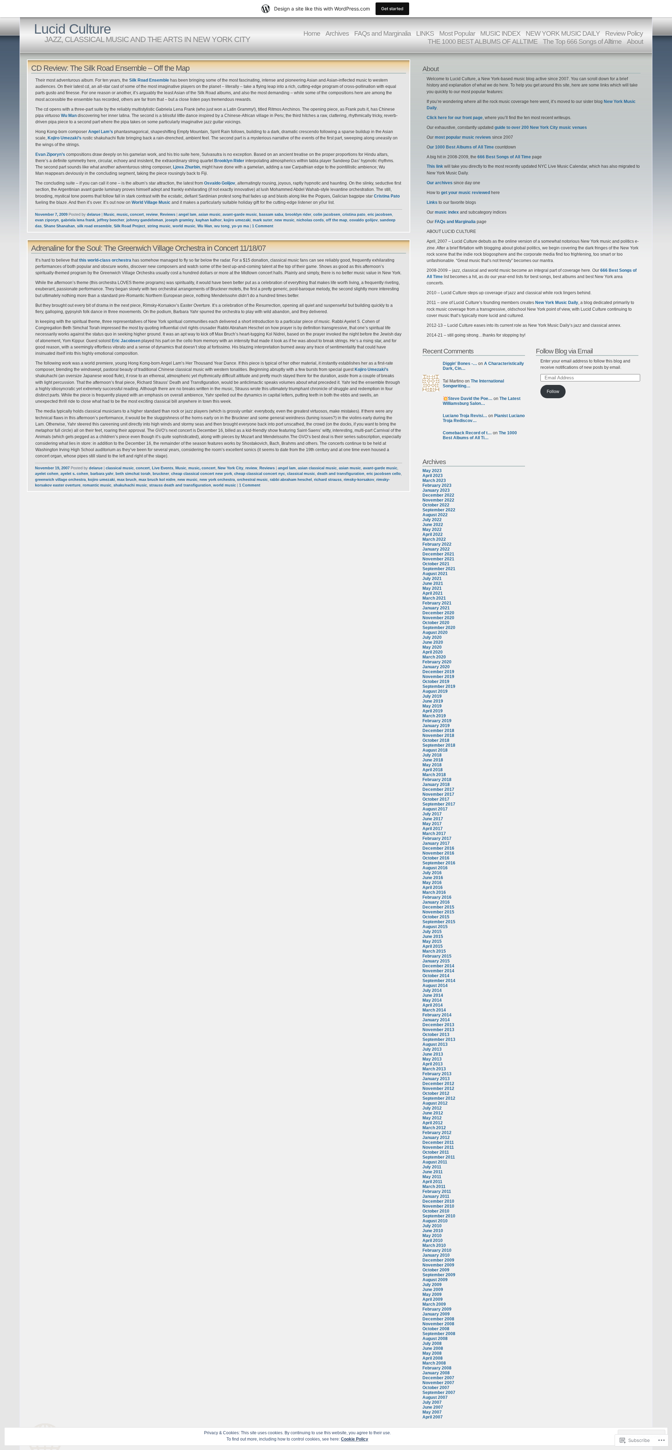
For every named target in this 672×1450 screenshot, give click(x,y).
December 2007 (438, 1377)
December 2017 (438, 789)
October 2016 (435, 858)
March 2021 (434, 598)
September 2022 (438, 510)
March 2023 (434, 480)
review (152, 214)
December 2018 (438, 730)
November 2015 (438, 912)
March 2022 (434, 539)
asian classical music (317, 468)
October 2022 (435, 505)
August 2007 (435, 1397)
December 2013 (438, 1024)
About (635, 41)
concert (143, 468)
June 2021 (432, 583)
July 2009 (432, 1284)
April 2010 (432, 1240)
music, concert (130, 214)
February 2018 (436, 779)
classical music (120, 468)
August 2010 (435, 1220)
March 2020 (434, 657)
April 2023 (432, 475)
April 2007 (432, 1417)
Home (311, 33)
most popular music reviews (463, 137)
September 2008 (438, 1333)
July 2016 (432, 872)
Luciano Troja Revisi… (465, 415)
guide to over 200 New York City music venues (541, 127)
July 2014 (432, 990)
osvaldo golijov (363, 220)
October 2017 (435, 799)
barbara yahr (101, 473)
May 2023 (432, 470)
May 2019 (432, 706)
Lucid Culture (72, 28)
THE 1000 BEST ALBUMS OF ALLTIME (483, 41)
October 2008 (435, 1328)
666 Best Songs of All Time (504, 156)
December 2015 (438, 907)
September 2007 (438, 1392)
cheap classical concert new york (201, 473)
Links (433, 202)
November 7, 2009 (51, 214)
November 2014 (438, 970)
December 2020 (438, 612)
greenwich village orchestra (60, 479)
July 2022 (432, 519)
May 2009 (432, 1294)
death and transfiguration (340, 473)
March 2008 (434, 1363)
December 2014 (438, 966)
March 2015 (434, 951)
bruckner (161, 473)
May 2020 (432, 647)
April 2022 (432, 534)
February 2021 (436, 603)
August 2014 (435, 985)
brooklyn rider (298, 214)
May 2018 (432, 764)
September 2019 (438, 686)
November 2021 (438, 559)
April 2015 (432, 946)
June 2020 (432, 642)
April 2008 (432, 1358)
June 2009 (432, 1289)
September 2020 (438, 627)
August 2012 (435, 1103)
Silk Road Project (129, 226)
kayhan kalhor (209, 220)
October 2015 (435, 916)
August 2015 (435, 926)
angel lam (187, 214)
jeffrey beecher (110, 220)
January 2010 (436, 1255)
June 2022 (432, 524)
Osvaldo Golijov (219, 183)
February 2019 (436, 720)
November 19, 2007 (52, 468)
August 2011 (434, 1162)
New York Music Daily (556, 302)
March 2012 (434, 1127)
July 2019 (432, 696)
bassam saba (271, 214)
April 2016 (432, 887)
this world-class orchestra (105, 260)
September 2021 (438, 568)
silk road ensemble (94, 226)
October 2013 (435, 1034)
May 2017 (432, 823)
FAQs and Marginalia (382, 33)
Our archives (440, 182)
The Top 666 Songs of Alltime (582, 41)
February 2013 (436, 1073)
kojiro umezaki (237, 220)
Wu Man (69, 115)
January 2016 (436, 902)
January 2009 (436, 1314)
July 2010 (432, 1225)
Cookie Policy (354, 1439)
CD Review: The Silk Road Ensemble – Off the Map (110, 68)
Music (109, 214)
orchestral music (252, 479)
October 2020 (435, 622)
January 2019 (436, 725)
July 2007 (432, 1402)
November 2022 (438, 500)
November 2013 (438, 1029)
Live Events (162, 468)
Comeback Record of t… (467, 432)
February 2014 (436, 1015)
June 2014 (432, 995)
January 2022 (436, 549)
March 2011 (434, 1186)
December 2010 (438, 1201)
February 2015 (436, 956)
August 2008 (435, 1338)
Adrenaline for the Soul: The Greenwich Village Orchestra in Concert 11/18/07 (148, 248)
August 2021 (435, 573)
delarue (93, 214)
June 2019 (432, 701)
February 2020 (436, 662)
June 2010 (432, 1230)
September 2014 (438, 980)
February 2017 (436, 838)
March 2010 (434, 1245)
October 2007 (435, 1387)
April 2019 (432, 711)
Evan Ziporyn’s (50, 154)
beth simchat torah (132, 473)
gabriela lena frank (78, 220)
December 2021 (438, 554)
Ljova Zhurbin (186, 167)
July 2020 (432, 637)
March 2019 (434, 715)
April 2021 (432, 593)
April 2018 (432, 769)
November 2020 (438, 617)
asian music (209, 214)
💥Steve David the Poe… (467, 398)
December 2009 (438, 1260)
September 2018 (438, 745)
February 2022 (436, 544)
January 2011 (435, 1196)
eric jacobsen (380, 214)
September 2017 (438, 804)
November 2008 (438, 1323)
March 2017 (434, 833)
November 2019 (438, 676)
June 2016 (432, 877)
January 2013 (436, 1078)
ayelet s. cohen (74, 473)
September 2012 (438, 1098)
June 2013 (432, 1054)
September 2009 (438, 1274)
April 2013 (432, 1064)
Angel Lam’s (101, 131)
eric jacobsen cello (383, 473)
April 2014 (432, 1005)
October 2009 (435, 1270)
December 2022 (438, 495)
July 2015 (432, 931)
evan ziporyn (47, 220)
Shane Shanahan (59, 226)
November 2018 (438, 735)
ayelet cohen (46, 473)
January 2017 (436, 843)
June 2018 (432, 760)
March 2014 (434, 1010)
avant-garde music (240, 214)
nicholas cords (310, 220)
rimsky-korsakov (359, 479)
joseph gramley (179, 220)
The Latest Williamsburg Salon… (481, 401)
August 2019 (435, 691)
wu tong (222, 226)
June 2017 (432, 818)
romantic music (97, 485)
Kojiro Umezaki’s (65, 138)
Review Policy (624, 33)
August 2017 (435, 809)
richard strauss (328, 479)
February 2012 (436, 1132)
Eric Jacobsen (126, 340)
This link (435, 166)
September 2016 (438, 863)
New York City (230, 468)
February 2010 (436, 1250)
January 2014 (436, 1019)
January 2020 (436, 666)
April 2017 (432, 828)
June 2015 (432, 936)
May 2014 (432, 1000)
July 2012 (432, 1108)
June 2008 (432, 1348)
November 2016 (438, 853)
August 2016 (435, 867)
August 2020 (435, 632)
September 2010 (438, 1216)
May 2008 (432, 1353)
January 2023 (436, 490)
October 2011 (435, 1152)
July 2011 (431, 1167)
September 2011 (438, 1157)
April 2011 (432, 1181)
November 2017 (438, 794)
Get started (392, 8)
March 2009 (434, 1304)
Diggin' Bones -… (460, 363)
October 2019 (435, 681)
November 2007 (438, 1382)
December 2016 (438, 848)
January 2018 (436, 784)
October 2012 (435, 1093)
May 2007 (432, 1412)
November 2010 (438, 1206)
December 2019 (438, 671)
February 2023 (436, 485)
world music (184, 226)
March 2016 (434, 892)
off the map (336, 220)
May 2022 (432, 529)
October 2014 (435, 975)
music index (447, 212)
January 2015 (436, 961)
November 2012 (438, 1088)
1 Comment (262, 226)
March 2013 (434, 1068)
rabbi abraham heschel (291, 479)
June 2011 (432, 1171)
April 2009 (432, 1299)
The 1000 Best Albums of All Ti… (480, 435)
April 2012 (432, 1122)
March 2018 (434, 774)
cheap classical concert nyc (259, 473)
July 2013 (432, 1049)
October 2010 (435, 1211)
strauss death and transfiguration (180, 485)
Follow (553, 391)
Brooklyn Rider (229, 160)
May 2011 (431, 1176)
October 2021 (435, 563)
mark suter (262, 220)
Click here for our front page (455, 117)
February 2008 (436, 1368)
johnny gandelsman (144, 220)
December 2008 (438, 1319)
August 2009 (435, 1279)
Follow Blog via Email (564, 351)
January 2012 (436, 1137)
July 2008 (432, 1343)
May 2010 (432, 1235)
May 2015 (432, 941)
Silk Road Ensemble (149, 80)
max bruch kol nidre (157, 479)
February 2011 (436, 1191)
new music (284, 220)
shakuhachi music (130, 485)
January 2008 (436, 1372)
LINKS (425, 33)
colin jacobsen (326, 214)
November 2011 (438, 1147)
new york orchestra (217, 479)
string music (158, 226)
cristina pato (353, 214)
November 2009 (438, 1265)
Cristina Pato (387, 196)
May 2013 (432, 1059)
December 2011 (438, 1142)
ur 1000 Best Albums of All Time (462, 147)
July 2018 (432, 755)
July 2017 (432, 814)
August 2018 (435, 750)
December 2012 (438, 1083)
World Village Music (152, 202)
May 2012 (432, 1118)
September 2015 (438, 921)
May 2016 (432, 882)
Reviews (167, 214)
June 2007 (432, 1407)
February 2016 (436, 897)
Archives (337, 33)
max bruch (126, 479)
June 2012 (432, 1113)
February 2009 (436, 1309)
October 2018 (435, 740)
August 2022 (435, 514)
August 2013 (435, 1044)
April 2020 (432, 652)
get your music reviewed (465, 192)
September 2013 (438, 1039)
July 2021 (432, 578)
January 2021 (436, 608)
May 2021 (432, 588)
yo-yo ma (240, 226)
